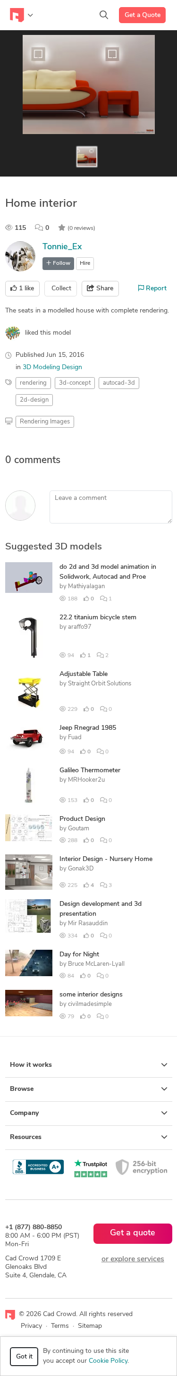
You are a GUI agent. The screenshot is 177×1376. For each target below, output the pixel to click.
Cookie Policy (108, 1361)
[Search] (104, 15)
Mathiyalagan (86, 586)
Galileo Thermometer (89, 770)
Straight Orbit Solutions (99, 684)
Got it (24, 1356)
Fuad (75, 737)
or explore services (132, 1259)
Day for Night (79, 954)
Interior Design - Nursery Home (105, 859)
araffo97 (80, 627)
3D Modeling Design (52, 367)
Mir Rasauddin (88, 923)
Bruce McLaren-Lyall (96, 964)
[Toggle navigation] (21, 15)
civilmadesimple (90, 1004)
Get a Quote (142, 15)
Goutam (78, 829)
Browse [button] (22, 1089)
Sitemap (90, 1326)
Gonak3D (81, 869)
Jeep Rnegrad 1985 (87, 728)
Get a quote (132, 1233)
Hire (85, 263)
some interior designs (91, 994)
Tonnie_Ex (62, 247)
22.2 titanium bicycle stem (97, 617)
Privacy (31, 1326)
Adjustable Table (83, 674)
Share (103, 288)
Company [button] (24, 1113)
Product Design (82, 819)
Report (155, 288)
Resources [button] (26, 1137)
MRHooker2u (86, 780)
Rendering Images (45, 422)
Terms (60, 1326)
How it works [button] (31, 1065)
